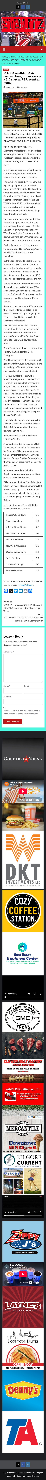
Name (6, 686)
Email (27, 686)
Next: (23, 617)
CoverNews (21, 1476)
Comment (8, 651)
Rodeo (6, 69)
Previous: (23, 606)
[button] (4, 49)
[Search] (41, 49)
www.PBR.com (26, 584)
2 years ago (23, 87)
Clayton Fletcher (11, 87)
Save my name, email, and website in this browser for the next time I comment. (22, 712)
